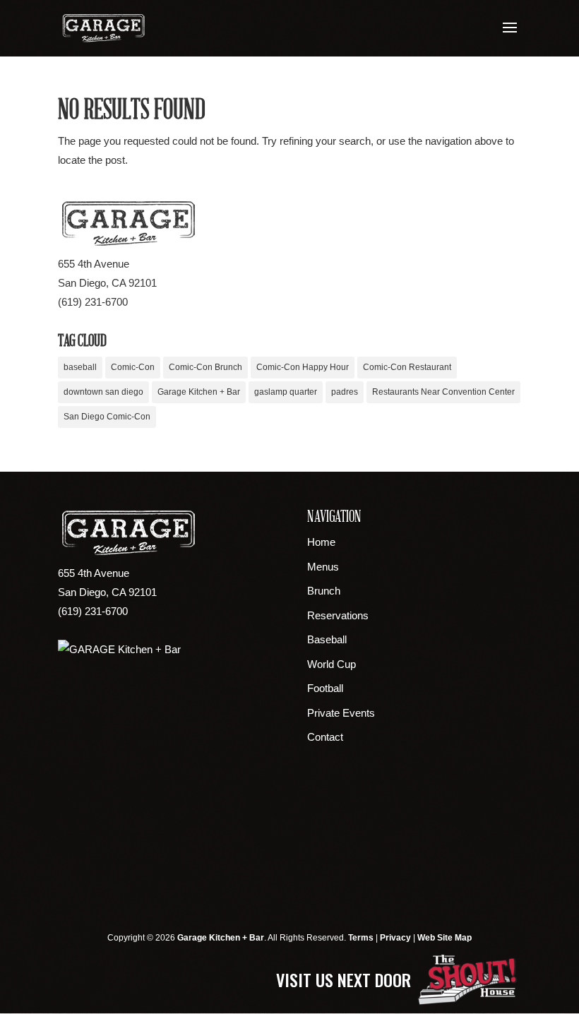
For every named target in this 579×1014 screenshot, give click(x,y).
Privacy (395, 938)
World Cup (331, 664)
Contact (325, 737)
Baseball (327, 639)
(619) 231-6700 (93, 302)
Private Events (341, 713)
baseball (80, 367)
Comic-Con (133, 367)
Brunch (323, 591)
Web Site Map (444, 938)
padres (344, 392)
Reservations (338, 615)
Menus (323, 567)
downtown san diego (103, 392)
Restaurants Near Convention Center (443, 392)
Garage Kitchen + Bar (198, 392)
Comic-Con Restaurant (407, 367)
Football (325, 688)
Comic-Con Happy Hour (302, 367)
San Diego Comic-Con (107, 417)
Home (321, 542)
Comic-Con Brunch (205, 367)
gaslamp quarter (285, 392)
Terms (361, 938)
